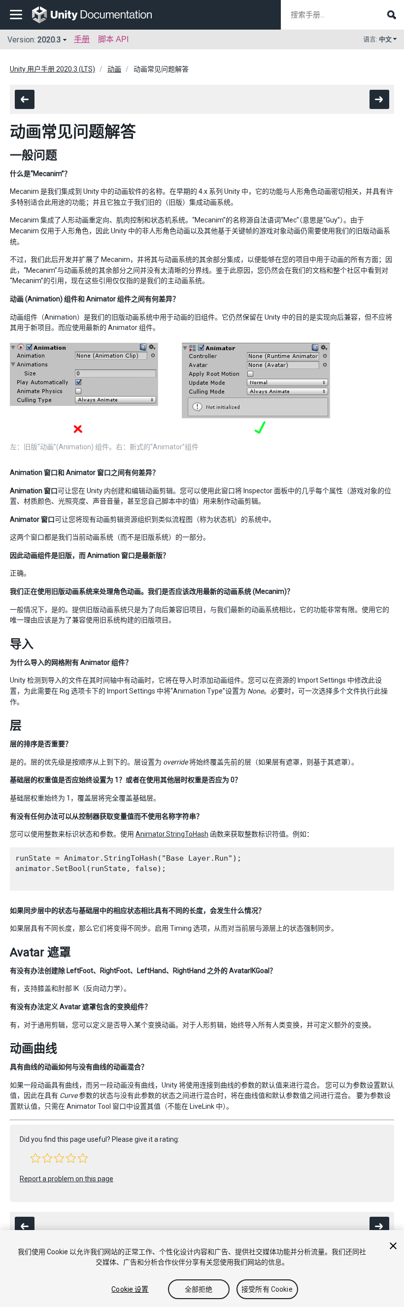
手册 (82, 39)
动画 (114, 69)
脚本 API (113, 39)
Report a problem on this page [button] (66, 1179)
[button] (35, 1158)
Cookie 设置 (129, 1289)
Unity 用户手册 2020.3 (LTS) (52, 69)
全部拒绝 (199, 1289)
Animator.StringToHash (171, 834)
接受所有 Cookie (267, 1289)
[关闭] (393, 1246)
